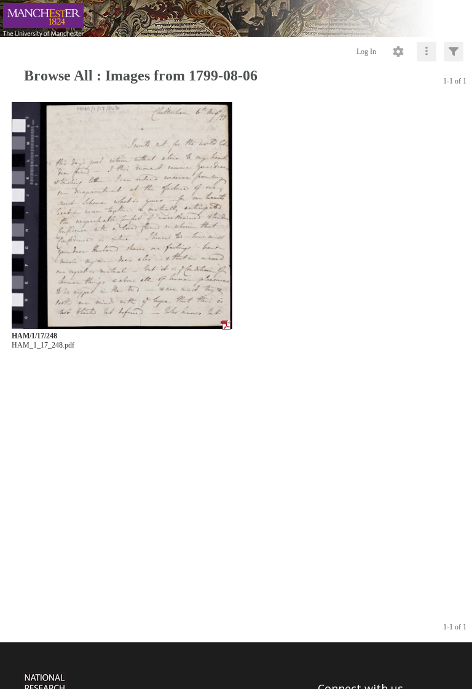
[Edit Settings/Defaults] (398, 51)
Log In (366, 51)
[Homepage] (236, 18)
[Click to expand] (453, 51)
